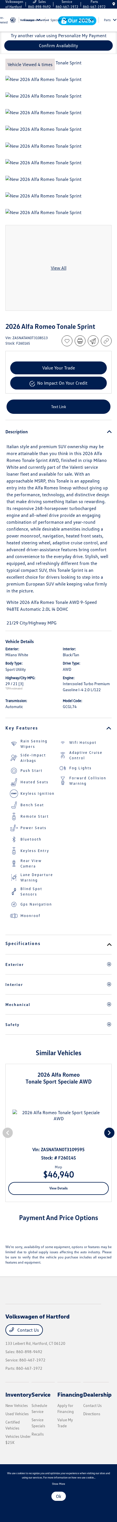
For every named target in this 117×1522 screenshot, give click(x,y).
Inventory (18, 1394)
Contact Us (27, 1330)
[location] (113, 4)
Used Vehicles (17, 1413)
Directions (91, 1413)
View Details (58, 1188)
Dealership (97, 1394)
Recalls (38, 1434)
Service (41, 1394)
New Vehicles (16, 1405)
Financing (70, 1394)
